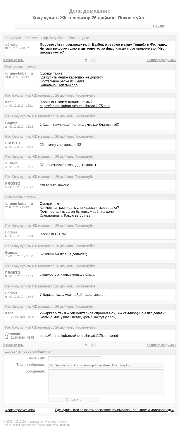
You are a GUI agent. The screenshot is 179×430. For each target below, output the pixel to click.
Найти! (158, 26)
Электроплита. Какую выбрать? (65, 215)
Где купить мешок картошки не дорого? (71, 77)
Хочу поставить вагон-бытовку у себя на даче (77, 211)
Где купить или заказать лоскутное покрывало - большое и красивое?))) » (114, 410)
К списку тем (13, 60)
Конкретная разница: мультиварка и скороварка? (79, 207)
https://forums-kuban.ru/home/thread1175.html (75, 106)
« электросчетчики (20, 410)
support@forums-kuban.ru (53, 425)
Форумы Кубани (55, 421)
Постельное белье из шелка (62, 81)
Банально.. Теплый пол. (59, 85)
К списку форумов (161, 60)
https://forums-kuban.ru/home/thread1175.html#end (79, 336)
